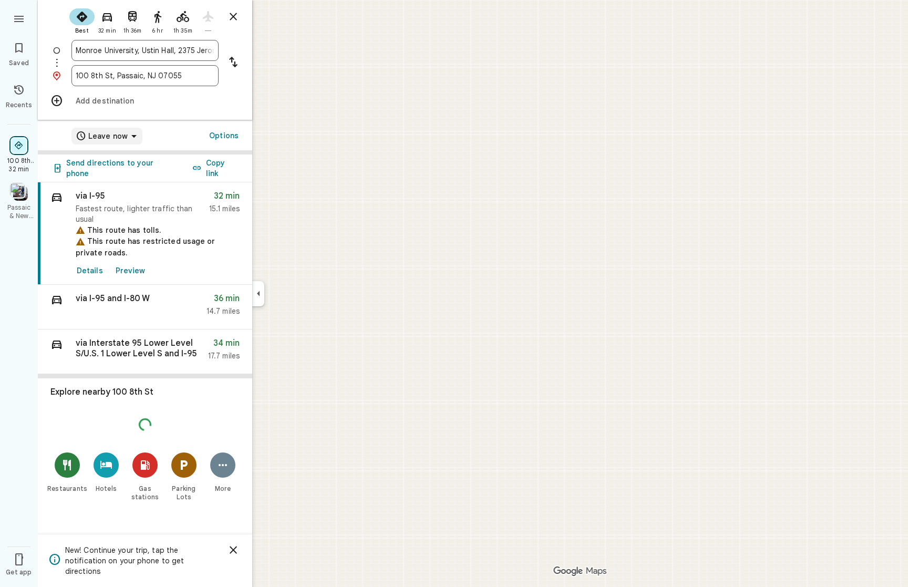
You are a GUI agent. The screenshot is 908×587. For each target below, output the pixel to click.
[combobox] (145, 50)
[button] (145, 307)
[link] (145, 233)
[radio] (82, 20)
